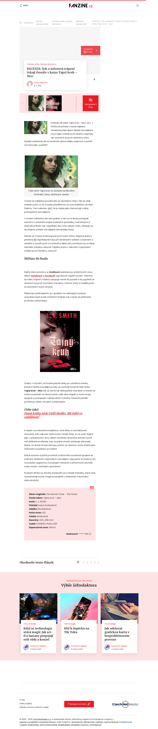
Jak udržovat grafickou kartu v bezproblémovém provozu (117, 634)
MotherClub (89, 722)
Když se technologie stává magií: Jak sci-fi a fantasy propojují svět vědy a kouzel (38, 634)
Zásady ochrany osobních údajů (34, 707)
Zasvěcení (36, 275)
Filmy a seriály (29, 624)
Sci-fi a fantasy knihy (42, 22)
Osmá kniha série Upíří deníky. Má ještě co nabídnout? (53, 415)
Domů (20, 22)
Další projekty (26, 703)
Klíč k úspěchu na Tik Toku (76, 630)
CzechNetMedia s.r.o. (42, 719)
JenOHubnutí (95, 724)
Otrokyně (50, 275)
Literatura (28, 22)
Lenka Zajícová (40, 82)
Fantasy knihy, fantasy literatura (62, 22)
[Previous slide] (24, 103)
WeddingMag (64, 724)
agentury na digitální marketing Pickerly (38, 722)
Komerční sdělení (38, 646)
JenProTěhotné (111, 722)
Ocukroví (84, 724)
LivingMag (75, 724)
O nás (22, 700)
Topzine (23, 724)
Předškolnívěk (125, 722)
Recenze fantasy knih (81, 22)
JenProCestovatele (48, 724)
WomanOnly (77, 722)
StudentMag (33, 724)
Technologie (69, 624)
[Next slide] (78, 103)
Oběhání (99, 722)
